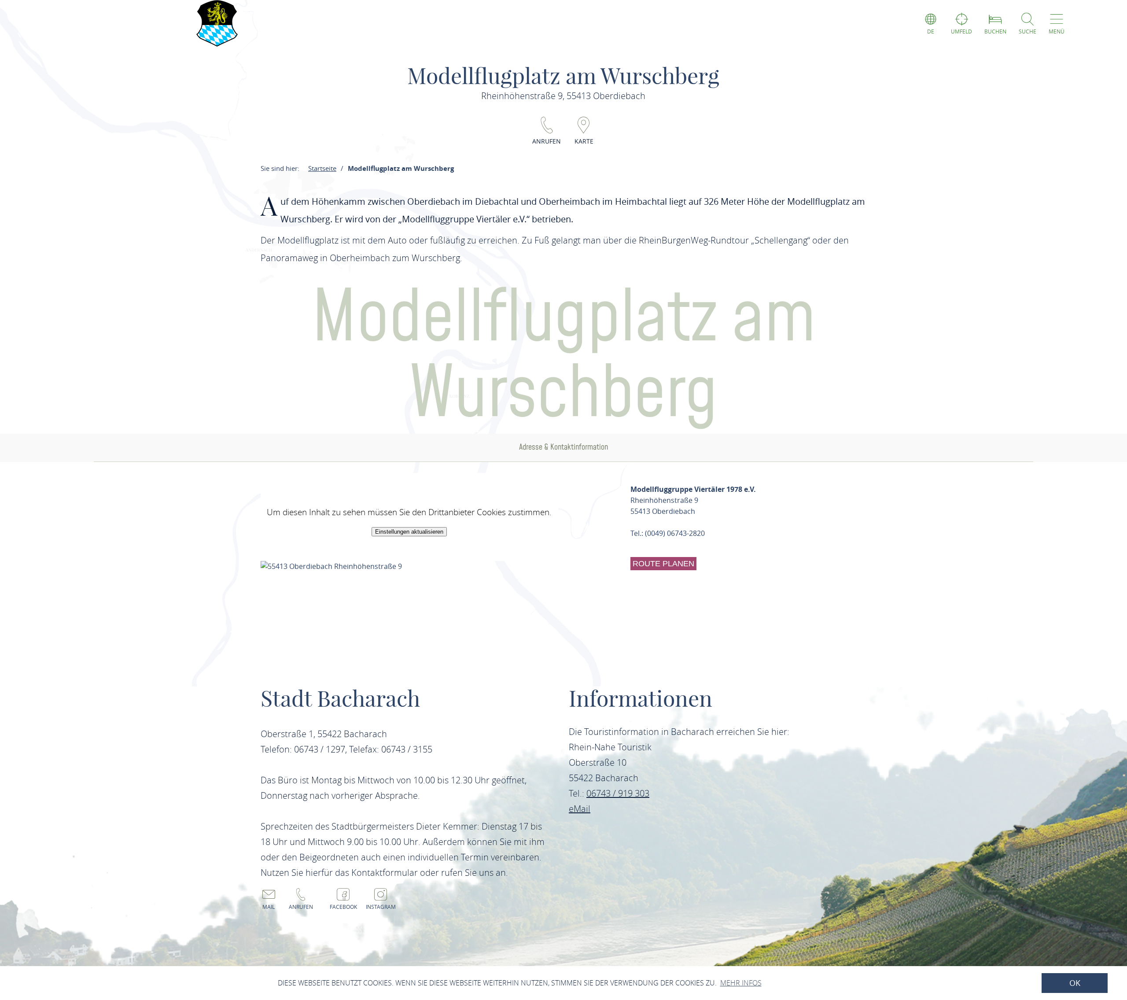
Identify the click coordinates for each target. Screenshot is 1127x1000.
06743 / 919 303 (617, 793)
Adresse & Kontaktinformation (563, 447)
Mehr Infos (741, 983)
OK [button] (1074, 983)
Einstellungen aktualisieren (409, 531)
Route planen (663, 563)
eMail (579, 809)
